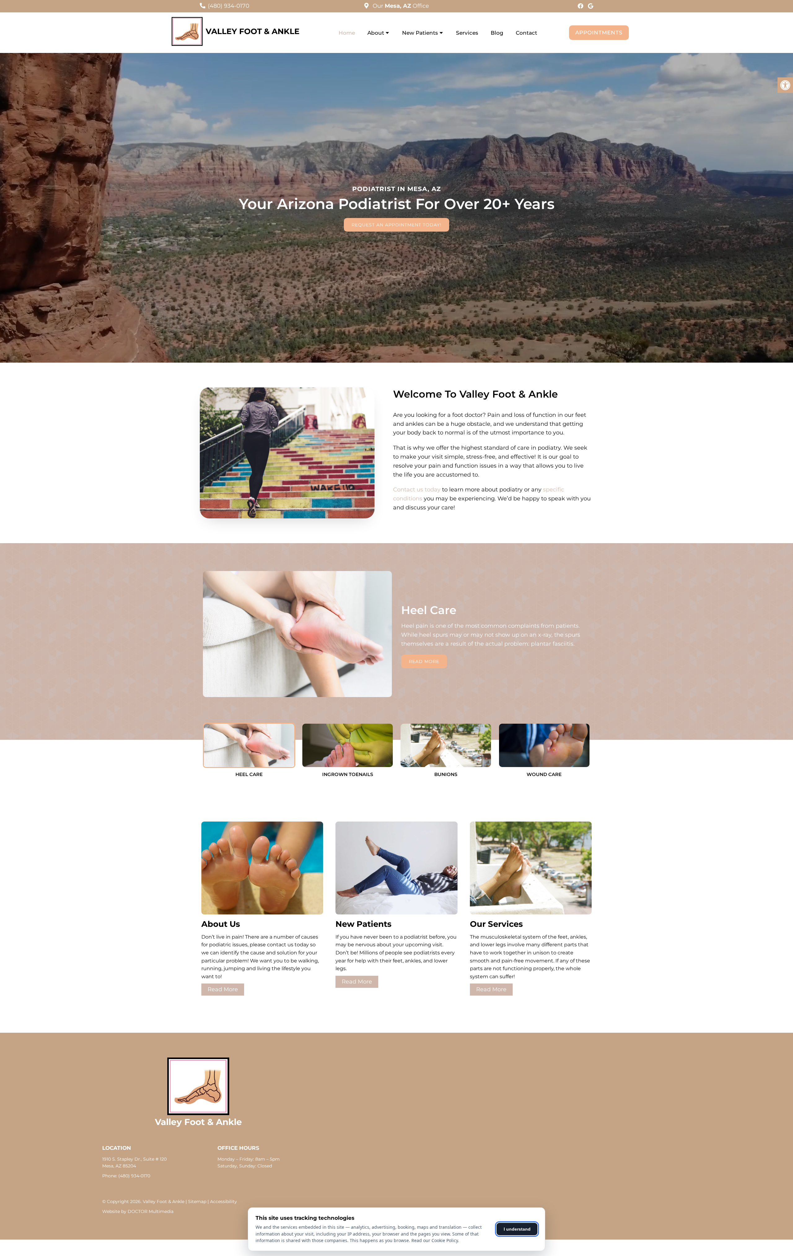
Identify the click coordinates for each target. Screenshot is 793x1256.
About (375, 33)
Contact (526, 33)
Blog (497, 33)
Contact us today (416, 489)
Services (467, 33)
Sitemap (197, 1201)
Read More (424, 661)
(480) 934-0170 (228, 5)
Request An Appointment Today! (396, 225)
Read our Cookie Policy (434, 1240)
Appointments (599, 32)
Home (347, 33)
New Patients (420, 33)
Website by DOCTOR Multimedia (137, 1211)
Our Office (400, 5)
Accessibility (223, 1201)
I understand (517, 1229)
